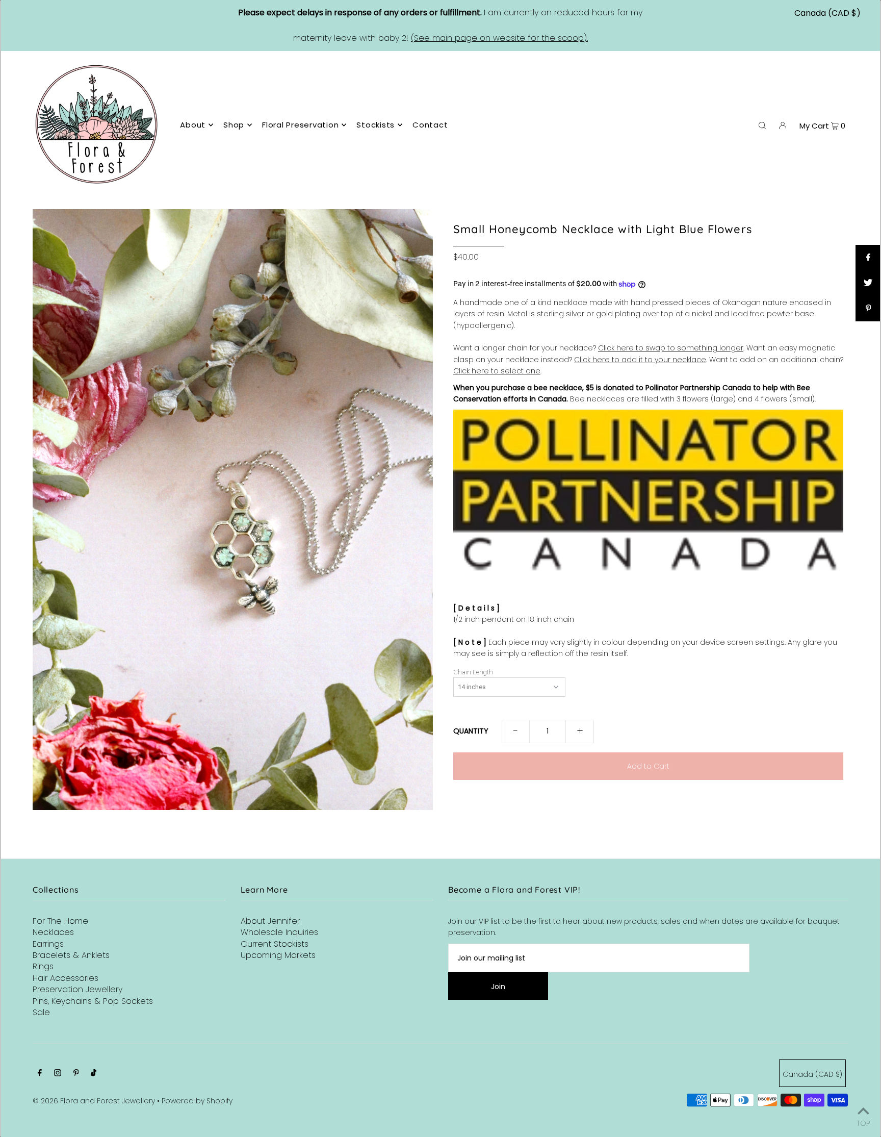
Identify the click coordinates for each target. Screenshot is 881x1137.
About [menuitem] (192, 124)
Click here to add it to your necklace (640, 360)
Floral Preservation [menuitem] (300, 124)
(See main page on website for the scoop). (499, 38)
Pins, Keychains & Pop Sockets (93, 1001)
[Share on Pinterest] (868, 308)
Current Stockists (274, 944)
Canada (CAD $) (827, 13)
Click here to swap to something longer (670, 348)
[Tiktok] (93, 1073)
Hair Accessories (65, 978)
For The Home (60, 921)
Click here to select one (496, 371)
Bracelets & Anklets (71, 955)
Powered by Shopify (197, 1101)
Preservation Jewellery (77, 989)
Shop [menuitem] (233, 124)
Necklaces (53, 932)
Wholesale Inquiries (279, 932)
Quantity (470, 731)
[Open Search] (762, 125)
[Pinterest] (76, 1073)
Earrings (48, 944)
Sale (41, 1012)
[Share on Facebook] (868, 257)
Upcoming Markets (278, 955)
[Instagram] (57, 1073)
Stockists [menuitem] (375, 124)
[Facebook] (40, 1073)
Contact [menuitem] (430, 124)
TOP (863, 1122)
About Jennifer (270, 921)
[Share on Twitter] (868, 283)
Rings (43, 966)
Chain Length (473, 672)
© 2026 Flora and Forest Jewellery (94, 1101)
